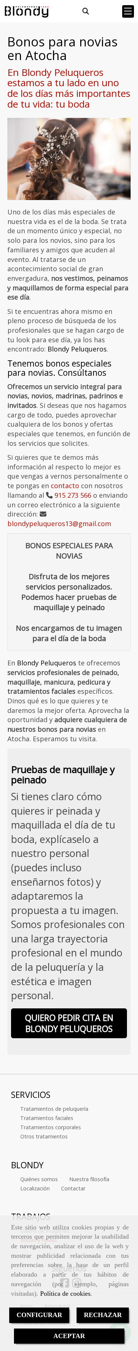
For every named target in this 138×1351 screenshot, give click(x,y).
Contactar (73, 1188)
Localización (35, 1188)
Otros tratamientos (44, 1136)
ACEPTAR (69, 1336)
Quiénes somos (39, 1179)
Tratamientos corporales (50, 1127)
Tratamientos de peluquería (54, 1108)
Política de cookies (65, 1293)
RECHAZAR (103, 1315)
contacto (65, 485)
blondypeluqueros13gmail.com (59, 523)
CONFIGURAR (39, 1315)
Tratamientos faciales (46, 1117)
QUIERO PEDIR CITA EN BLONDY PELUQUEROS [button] (69, 1023)
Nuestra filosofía (89, 1179)
